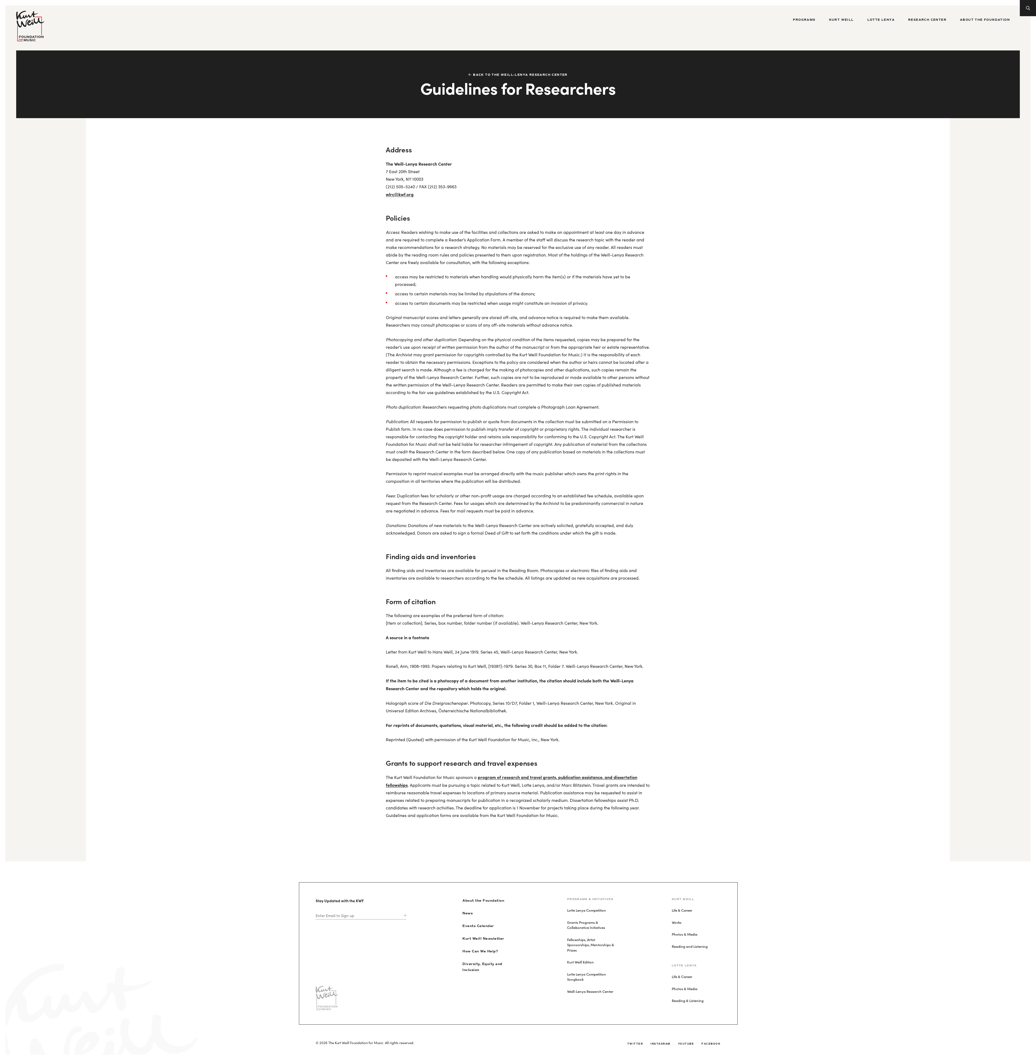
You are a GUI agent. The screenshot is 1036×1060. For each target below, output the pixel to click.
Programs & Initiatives (590, 899)
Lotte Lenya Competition (586, 910)
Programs (804, 20)
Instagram (660, 1043)
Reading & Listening (688, 1000)
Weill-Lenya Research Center (590, 991)
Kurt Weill (841, 20)
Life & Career (682, 910)
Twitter (635, 1043)
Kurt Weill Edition (580, 962)
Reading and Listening (690, 946)
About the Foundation (985, 20)
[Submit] (403, 915)
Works (676, 922)
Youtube (686, 1043)
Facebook (710, 1043)
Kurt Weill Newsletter (483, 939)
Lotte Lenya (881, 20)
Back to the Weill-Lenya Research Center (520, 75)
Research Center (927, 20)
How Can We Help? (480, 951)
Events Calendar (478, 926)
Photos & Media (684, 934)
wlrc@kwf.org (400, 194)
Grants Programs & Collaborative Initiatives (586, 925)
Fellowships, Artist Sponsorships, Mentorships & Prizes (590, 945)
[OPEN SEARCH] (1028, 8)
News (467, 913)
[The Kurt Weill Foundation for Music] (30, 26)
